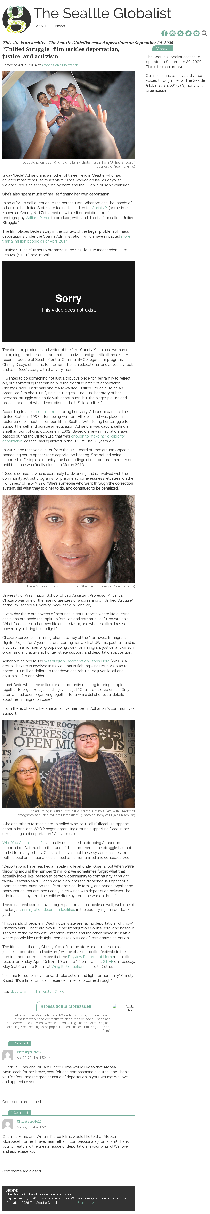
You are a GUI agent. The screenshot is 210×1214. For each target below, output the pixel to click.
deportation (19, 991)
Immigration (44, 991)
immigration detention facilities (48, 909)
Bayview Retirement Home (91, 956)
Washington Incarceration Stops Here (77, 661)
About (41, 26)
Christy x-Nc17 (29, 1052)
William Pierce (38, 217)
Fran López (86, 1203)
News (60, 26)
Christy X (100, 207)
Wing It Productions (68, 966)
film (31, 991)
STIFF (108, 961)
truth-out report (42, 411)
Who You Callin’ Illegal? (22, 842)
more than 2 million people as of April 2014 (66, 239)
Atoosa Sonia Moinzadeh (60, 65)
